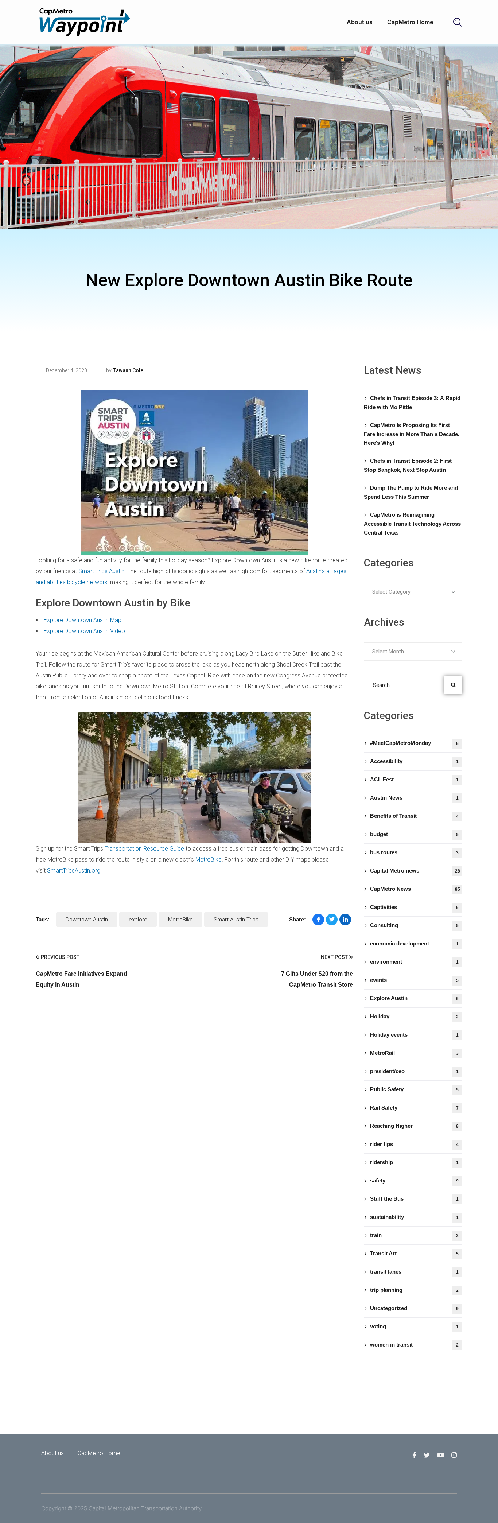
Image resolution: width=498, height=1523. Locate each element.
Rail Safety (414, 1107)
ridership (414, 1162)
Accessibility (414, 761)
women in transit (414, 1344)
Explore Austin (414, 998)
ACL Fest (414, 779)
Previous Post (60, 957)
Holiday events (414, 1034)
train (414, 1235)
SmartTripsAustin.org (73, 870)
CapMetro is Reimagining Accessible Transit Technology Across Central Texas (412, 524)
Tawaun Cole (128, 370)
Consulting (174, 370)
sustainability (414, 1217)
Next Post (334, 957)
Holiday (414, 1016)
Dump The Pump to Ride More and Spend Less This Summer (411, 492)
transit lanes (414, 1271)
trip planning (414, 1290)
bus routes (414, 852)
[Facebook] (318, 919)
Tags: (43, 919)
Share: (297, 919)
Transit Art (414, 1253)
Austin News (414, 797)
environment (414, 962)
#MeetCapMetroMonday (414, 743)
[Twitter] (332, 919)
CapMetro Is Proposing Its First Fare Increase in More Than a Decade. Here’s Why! (411, 434)
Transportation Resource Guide (144, 848)
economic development (414, 943)
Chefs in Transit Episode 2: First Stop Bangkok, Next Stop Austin (408, 465)
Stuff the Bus (414, 1199)
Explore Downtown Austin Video (84, 631)
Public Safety (414, 1089)
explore (138, 919)
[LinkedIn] (345, 919)
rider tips (414, 1144)
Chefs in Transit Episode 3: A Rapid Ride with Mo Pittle (412, 402)
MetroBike (208, 859)
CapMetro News (415, 889)
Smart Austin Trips (236, 919)
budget (414, 834)
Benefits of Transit (414, 816)
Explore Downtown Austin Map (82, 620)
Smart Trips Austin (101, 571)
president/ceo (414, 1071)
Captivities (414, 907)
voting (414, 1326)
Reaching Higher (414, 1126)
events (414, 980)
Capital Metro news (415, 870)
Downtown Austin (87, 919)
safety (414, 1180)
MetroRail (414, 1053)
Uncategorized (414, 1308)
